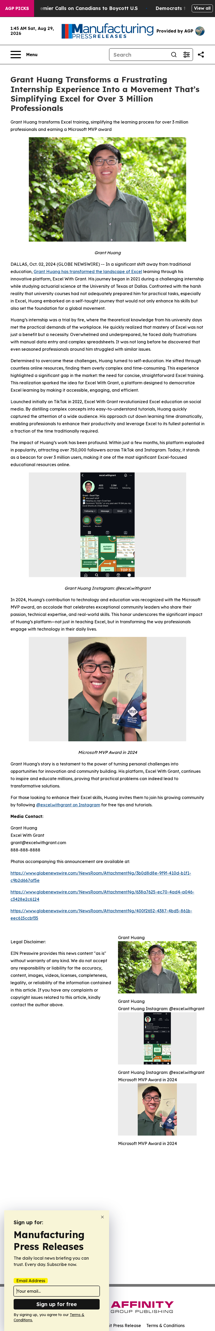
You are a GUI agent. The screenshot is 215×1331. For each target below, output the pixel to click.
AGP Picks (17, 8)
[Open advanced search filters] (186, 55)
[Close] (102, 1217)
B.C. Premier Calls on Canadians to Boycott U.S (81, 8)
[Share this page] (201, 54)
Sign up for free (56, 1304)
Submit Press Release (119, 1325)
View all (202, 8)
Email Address (30, 1280)
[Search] (174, 55)
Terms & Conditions (165, 1325)
